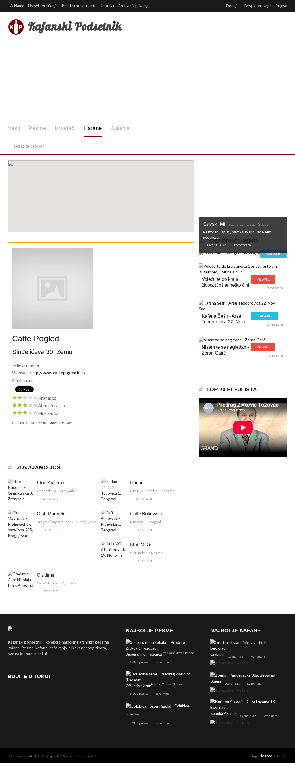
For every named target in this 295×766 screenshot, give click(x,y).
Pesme (37, 128)
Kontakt (106, 5)
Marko (266, 755)
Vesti (14, 128)
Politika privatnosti (78, 5)
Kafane (93, 128)
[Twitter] (28, 692)
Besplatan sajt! (257, 5)
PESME (263, 279)
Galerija (120, 128)
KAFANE (273, 253)
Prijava (281, 5)
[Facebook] (13, 692)
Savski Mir (235, 224)
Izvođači (65, 128)
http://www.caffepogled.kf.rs (57, 372)
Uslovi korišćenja (43, 5)
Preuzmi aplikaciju (134, 5)
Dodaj (231, 5)
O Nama (17, 5)
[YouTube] (44, 692)
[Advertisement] (147, 80)
